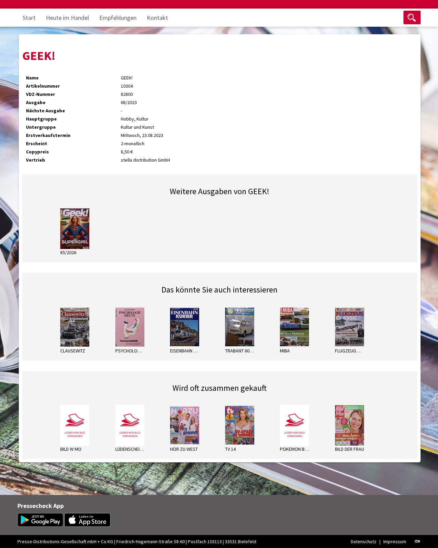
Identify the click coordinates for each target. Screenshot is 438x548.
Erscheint (36, 143)
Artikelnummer (43, 86)
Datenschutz (363, 541)
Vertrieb (35, 160)
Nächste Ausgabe (45, 111)
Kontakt (157, 18)
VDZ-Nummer (40, 94)
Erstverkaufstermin (48, 135)
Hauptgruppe (41, 119)
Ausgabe (36, 102)
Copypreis (37, 152)
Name (32, 78)
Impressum (394, 541)
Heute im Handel (67, 18)
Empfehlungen (118, 18)
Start (29, 18)
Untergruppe (41, 127)
